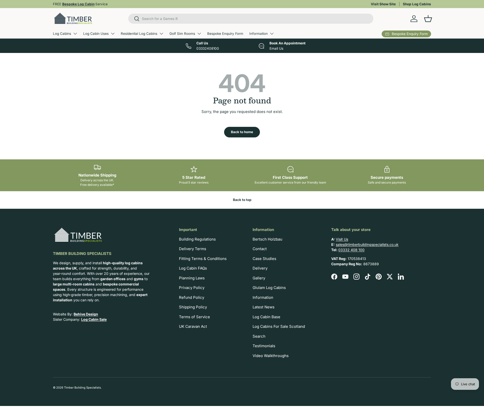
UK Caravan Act (193, 326)
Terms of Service (194, 316)
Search (259, 336)
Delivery (260, 268)
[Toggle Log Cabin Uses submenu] (113, 34)
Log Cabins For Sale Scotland (279, 326)
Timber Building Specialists (82, 387)
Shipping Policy (193, 307)
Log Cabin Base (266, 316)
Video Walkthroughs (271, 355)
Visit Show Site (383, 4)
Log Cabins (62, 34)
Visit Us (342, 239)
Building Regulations (197, 239)
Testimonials (264, 345)
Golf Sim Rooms (182, 34)
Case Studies (264, 258)
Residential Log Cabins (139, 34)
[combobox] (251, 19)
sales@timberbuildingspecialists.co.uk (367, 244)
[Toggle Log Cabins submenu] (75, 34)
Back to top (242, 200)
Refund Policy (191, 297)
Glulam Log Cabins (269, 287)
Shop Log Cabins (417, 4)
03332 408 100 (351, 250)
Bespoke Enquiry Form (225, 34)
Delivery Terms (192, 248)
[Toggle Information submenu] (272, 34)
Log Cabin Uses (96, 34)
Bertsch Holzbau (267, 239)
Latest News (264, 307)
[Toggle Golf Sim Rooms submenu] (199, 34)
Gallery (259, 278)
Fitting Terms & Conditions (203, 258)
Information (258, 34)
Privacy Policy (191, 287)
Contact (260, 248)
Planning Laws (192, 278)
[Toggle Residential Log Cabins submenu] (161, 34)
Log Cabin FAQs (193, 268)
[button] (428, 18)
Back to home (242, 132)
